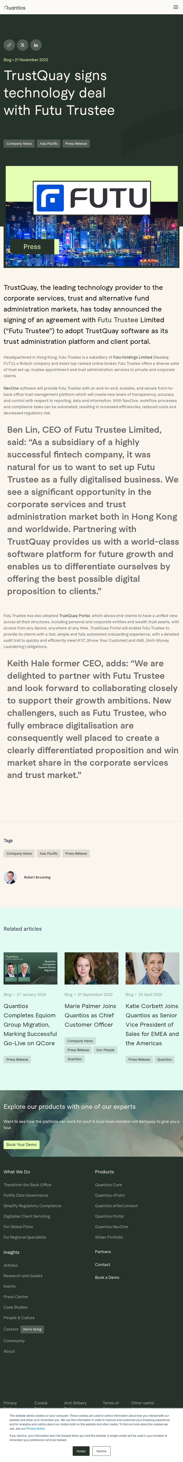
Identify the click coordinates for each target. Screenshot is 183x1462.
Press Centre (16, 1297)
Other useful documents (142, 1406)
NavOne (11, 388)
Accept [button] (81, 1451)
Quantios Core (108, 1185)
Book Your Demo (21, 1144)
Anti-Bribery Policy (75, 1406)
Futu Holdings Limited (132, 357)
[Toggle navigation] (176, 7)
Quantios (74, 1059)
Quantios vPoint (110, 1195)
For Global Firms (18, 1227)
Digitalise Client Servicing (27, 1216)
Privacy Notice (35, 1428)
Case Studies (15, 1307)
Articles (11, 1265)
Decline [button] (102, 1451)
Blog (7, 60)
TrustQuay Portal (74, 615)
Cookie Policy (41, 1406)
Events (9, 1286)
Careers (22, 1329)
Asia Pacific (49, 144)
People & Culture (19, 1318)
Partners (103, 1252)
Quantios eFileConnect (116, 1206)
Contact (102, 1264)
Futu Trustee (118, 320)
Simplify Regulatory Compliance (32, 1206)
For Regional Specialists (25, 1237)
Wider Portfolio (109, 1237)
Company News (19, 144)
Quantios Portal (109, 1216)
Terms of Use (111, 1406)
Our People (105, 1050)
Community (14, 1341)
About (9, 1351)
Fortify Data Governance (26, 1195)
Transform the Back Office (27, 1185)
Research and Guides (23, 1276)
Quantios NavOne (111, 1227)
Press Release (76, 144)
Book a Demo (107, 1277)
